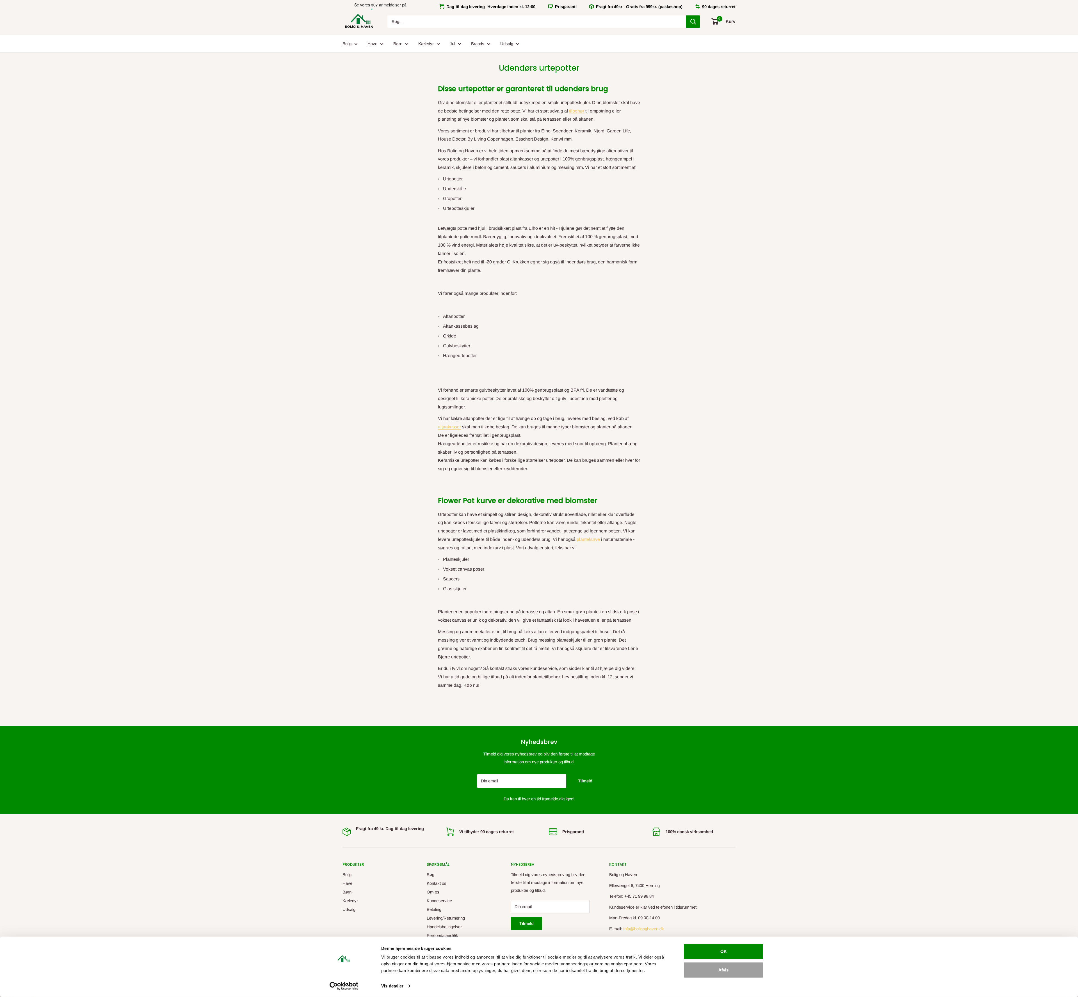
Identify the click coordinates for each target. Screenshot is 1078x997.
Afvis (723, 969)
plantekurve (589, 539)
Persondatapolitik (442, 935)
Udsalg (506, 43)
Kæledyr (426, 43)
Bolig (346, 43)
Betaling (434, 909)
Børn (397, 43)
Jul (452, 43)
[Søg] (693, 21)
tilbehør (577, 111)
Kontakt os (436, 883)
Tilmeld (585, 780)
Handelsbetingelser (444, 926)
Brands (477, 43)
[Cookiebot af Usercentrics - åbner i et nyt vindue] (344, 986)
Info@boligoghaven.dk (643, 928)
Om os (433, 892)
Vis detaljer (392, 986)
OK (723, 951)
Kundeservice (439, 900)
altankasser (449, 426)
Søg (430, 874)
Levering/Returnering (446, 918)
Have (372, 43)
